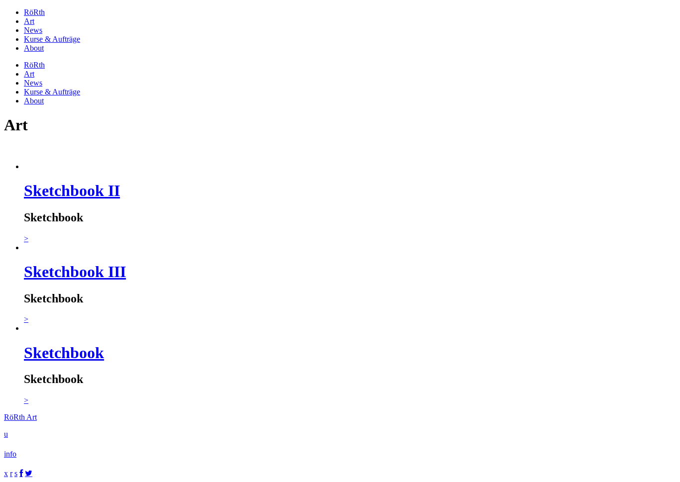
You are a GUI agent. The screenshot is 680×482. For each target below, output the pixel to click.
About (34, 48)
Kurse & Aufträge (52, 39)
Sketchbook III (75, 272)
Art (29, 21)
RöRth (34, 12)
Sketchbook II (72, 190)
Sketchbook (64, 353)
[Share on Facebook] (21, 474)
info (10, 454)
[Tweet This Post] (28, 474)
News (33, 30)
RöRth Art (20, 417)
